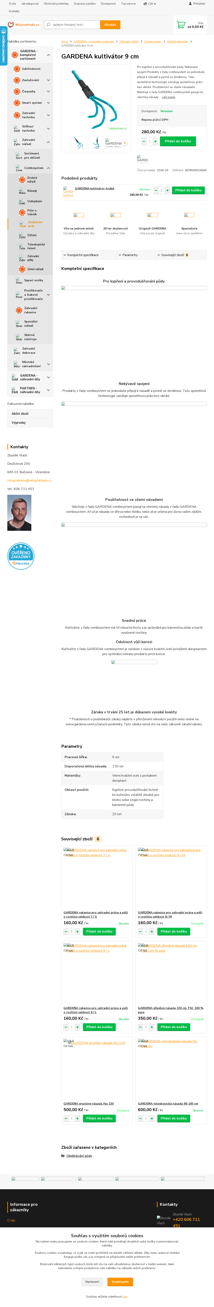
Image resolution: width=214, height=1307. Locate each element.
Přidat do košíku (178, 141)
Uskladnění (34, 201)
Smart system (32, 103)
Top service (128, 4)
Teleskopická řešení (36, 246)
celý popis (168, 97)
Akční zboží (20, 414)
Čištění (31, 235)
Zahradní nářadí (28, 142)
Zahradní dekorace (28, 351)
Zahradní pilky (33, 258)
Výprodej (18, 423)
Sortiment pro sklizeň (32, 156)
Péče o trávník (32, 212)
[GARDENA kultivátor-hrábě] (68, 192)
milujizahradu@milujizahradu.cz (29, 480)
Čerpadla (28, 91)
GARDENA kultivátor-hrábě (94, 188)
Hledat (110, 24)
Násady (32, 191)
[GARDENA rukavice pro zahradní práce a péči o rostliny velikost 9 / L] (97, 973)
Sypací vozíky (33, 280)
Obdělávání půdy (35, 224)
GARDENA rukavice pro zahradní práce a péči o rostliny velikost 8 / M (170, 915)
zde (124, 1297)
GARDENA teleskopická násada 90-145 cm (168, 1104)
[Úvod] (24, 24)
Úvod (64, 42)
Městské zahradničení (31, 364)
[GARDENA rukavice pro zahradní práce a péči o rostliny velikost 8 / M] (171, 878)
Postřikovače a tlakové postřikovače (33, 295)
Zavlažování (30, 80)
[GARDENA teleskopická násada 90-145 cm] (171, 1069)
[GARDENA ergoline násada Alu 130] (97, 1069)
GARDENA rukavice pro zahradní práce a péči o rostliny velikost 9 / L (96, 1010)
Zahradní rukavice (30, 310)
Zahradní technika (28, 115)
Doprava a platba (85, 4)
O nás (12, 4)
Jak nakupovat (30, 4)
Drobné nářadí (32, 180)
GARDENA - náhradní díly (30, 377)
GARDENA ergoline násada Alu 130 (89, 1104)
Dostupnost (108, 4)
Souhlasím (120, 1282)
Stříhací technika (28, 128)
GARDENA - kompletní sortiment (29, 55)
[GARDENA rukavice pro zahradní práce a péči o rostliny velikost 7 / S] (97, 878)
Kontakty (14, 11)
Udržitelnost (31, 69)
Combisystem (33, 168)
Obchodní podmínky (56, 4)
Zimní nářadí (35, 269)
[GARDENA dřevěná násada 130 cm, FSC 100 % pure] (171, 973)
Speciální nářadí (30, 324)
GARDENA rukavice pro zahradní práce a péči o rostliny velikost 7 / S (96, 915)
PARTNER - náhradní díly (30, 390)
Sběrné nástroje (30, 337)
